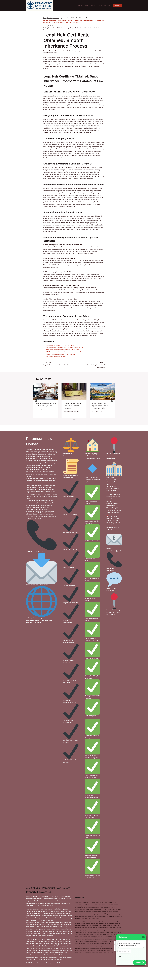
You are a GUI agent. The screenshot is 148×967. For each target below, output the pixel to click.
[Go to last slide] (36, 400)
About (86, 5)
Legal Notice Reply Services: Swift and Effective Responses (64, 347)
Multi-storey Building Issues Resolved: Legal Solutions (62, 349)
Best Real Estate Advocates (72, 411)
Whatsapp (117, 5)
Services (107, 5)
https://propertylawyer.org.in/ (38, 618)
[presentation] (45, 391)
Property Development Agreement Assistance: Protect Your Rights (100, 406)
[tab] (72, 419)
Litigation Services (58, 22)
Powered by (114, 935)
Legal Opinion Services (66, 21)
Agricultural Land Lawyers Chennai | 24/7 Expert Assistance (73, 406)
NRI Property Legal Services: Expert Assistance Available (63, 352)
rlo (38, 409)
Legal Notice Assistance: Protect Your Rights (60, 345)
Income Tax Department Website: (56, 356)
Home (80, 5)
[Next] (112, 400)
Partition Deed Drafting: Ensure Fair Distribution (60, 354)
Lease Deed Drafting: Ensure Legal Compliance (94, 365)
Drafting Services (50, 21)
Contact (93, 5)
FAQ (100, 5)
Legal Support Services (84, 21)
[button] (143, 926)
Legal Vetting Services (86, 28)
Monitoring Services (73, 22)
